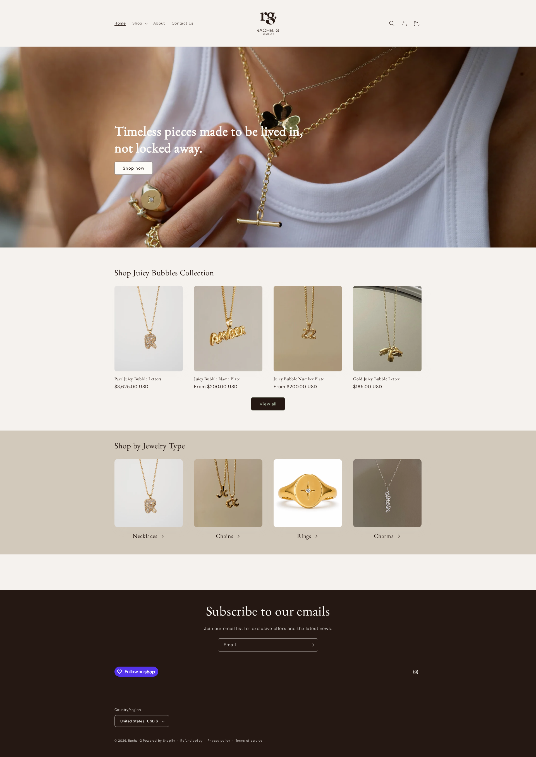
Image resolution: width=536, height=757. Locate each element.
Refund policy (191, 740)
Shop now (133, 168)
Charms (383, 536)
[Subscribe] (312, 645)
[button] (139, 23)
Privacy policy (219, 740)
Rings (304, 536)
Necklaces (145, 536)
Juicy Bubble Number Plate (299, 378)
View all (268, 404)
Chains (224, 536)
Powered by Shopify (159, 741)
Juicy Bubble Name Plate (217, 378)
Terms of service (249, 740)
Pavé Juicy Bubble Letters (137, 378)
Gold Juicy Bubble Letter (376, 378)
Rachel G (135, 741)
